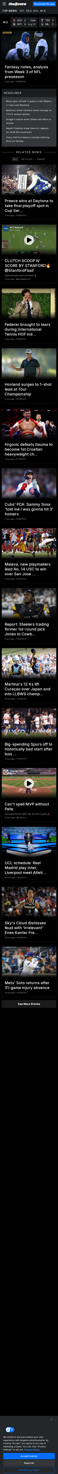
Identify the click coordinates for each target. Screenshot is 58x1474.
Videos (41, 159)
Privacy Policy (31, 1449)
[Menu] (4, 4)
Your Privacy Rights (29, 1470)
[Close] (52, 1419)
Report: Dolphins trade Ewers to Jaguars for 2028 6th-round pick (27, 130)
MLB (43, 10)
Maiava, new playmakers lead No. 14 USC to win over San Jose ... (28, 569)
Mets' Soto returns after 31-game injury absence (27, 985)
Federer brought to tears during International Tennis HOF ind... (27, 329)
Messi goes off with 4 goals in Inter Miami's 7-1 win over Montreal (29, 103)
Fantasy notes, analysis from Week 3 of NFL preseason (26, 72)
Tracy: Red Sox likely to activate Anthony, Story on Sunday (28, 139)
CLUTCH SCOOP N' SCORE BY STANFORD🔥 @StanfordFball (28, 265)
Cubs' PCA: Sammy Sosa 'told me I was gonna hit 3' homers (29, 509)
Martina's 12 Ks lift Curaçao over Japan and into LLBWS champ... (27, 689)
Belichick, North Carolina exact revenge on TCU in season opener (29, 112)
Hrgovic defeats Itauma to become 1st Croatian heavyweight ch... (29, 449)
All (15, 159)
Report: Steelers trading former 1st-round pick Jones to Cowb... (27, 629)
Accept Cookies (29, 1456)
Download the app (44, 4)
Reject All (29, 1463)
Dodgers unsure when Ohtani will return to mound (28, 121)
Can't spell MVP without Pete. (27, 806)
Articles (27, 159)
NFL (22, 10)
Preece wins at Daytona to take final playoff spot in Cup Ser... (29, 205)
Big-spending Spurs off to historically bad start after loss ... (29, 749)
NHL (36, 10)
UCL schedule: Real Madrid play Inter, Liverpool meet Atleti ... (26, 868)
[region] (29, 1445)
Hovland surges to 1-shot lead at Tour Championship (28, 389)
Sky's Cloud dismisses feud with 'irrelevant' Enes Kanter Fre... (25, 928)
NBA (29, 10)
